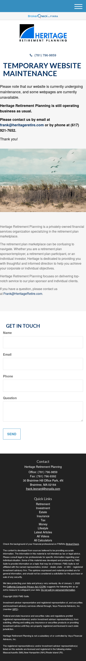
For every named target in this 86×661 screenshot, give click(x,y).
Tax (43, 520)
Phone (8, 376)
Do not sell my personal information (58, 589)
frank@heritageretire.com (22, 124)
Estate (43, 512)
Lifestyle (43, 528)
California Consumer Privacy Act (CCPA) (26, 586)
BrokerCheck (72, 543)
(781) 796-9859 (45, 55)
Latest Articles (43, 532)
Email (7, 354)
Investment (43, 508)
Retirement (43, 504)
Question (10, 398)
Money (43, 524)
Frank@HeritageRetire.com (22, 293)
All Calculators (43, 540)
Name (7, 332)
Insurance (43, 516)
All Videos (43, 536)
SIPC (14, 609)
